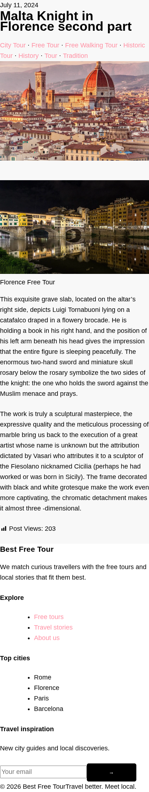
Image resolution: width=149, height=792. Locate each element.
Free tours (49, 617)
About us (47, 637)
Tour (50, 55)
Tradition (75, 55)
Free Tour (45, 45)
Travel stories (53, 627)
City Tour (13, 45)
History (28, 55)
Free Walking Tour (91, 45)
